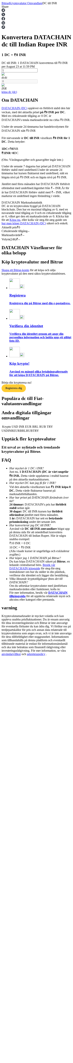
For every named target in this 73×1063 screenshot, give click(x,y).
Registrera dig (13, 388)
